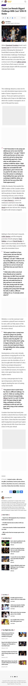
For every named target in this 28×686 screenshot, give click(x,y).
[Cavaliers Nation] (8, 1)
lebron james (22, 483)
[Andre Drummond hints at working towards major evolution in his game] (22, 634)
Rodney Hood (10, 486)
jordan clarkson (21, 481)
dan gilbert (4, 481)
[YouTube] (15, 677)
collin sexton (19, 479)
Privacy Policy (18, 684)
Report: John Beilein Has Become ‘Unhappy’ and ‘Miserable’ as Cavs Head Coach (9, 644)
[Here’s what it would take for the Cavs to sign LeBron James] (5, 543)
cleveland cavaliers (11, 479)
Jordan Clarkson (20, 198)
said (17, 153)
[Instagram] (17, 677)
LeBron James (21, 62)
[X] (13, 677)
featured (15, 481)
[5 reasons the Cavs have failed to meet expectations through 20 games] (5, 559)
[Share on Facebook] (5, 18)
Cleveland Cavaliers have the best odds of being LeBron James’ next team (9, 653)
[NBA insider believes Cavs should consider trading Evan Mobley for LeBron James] (22, 662)
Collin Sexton (6, 236)
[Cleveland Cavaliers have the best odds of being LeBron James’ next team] (22, 653)
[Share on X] (8, 18)
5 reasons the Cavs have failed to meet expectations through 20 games (17, 558)
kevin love (4, 483)
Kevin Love (6, 276)
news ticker (4, 486)
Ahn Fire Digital (10, 682)
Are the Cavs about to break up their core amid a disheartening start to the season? (17, 550)
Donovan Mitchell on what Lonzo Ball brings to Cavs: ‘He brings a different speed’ (17, 567)
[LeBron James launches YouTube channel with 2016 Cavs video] (5, 607)
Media (3, 5)
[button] (3, 1)
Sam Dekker (16, 486)
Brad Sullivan (8, 21)
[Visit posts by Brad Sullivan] (3, 22)
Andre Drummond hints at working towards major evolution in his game (8, 634)
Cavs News (12, 601)
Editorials (12, 544)
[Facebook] (11, 677)
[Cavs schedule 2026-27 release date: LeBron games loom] (5, 622)
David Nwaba (17, 241)
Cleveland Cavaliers (12, 45)
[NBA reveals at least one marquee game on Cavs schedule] (5, 614)
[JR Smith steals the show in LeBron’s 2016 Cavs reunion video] (5, 600)
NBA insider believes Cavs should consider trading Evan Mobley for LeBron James (9, 662)
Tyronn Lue (5, 47)
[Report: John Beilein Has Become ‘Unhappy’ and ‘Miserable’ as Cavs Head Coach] (22, 643)
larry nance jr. (16, 483)
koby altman (9, 483)
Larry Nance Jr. (9, 200)
